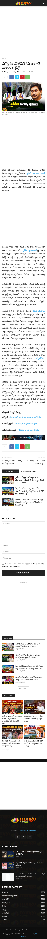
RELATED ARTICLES (11, 471)
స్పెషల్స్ (4, 738)
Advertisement (26, 930)
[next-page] (7, 510)
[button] (4, 3)
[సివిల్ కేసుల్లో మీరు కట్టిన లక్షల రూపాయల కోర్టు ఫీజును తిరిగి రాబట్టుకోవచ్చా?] (12, 732)
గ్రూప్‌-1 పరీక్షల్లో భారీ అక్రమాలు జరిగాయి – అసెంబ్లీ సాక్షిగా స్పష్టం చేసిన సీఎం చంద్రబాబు (29, 480)
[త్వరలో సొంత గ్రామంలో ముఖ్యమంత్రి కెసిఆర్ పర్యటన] (8, 866)
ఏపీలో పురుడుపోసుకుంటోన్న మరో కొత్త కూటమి (12, 462)
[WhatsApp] (27, 77)
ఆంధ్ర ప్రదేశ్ (5, 483)
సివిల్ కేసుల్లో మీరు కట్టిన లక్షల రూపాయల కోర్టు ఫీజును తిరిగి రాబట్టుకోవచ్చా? (11, 743)
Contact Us (37, 930)
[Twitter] (17, 77)
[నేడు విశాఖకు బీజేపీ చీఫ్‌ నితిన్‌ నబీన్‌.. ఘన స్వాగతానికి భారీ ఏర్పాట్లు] (34, 732)
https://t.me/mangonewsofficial (25, 417)
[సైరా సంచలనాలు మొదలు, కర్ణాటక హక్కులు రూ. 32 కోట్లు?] (8, 854)
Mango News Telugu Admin (12, 72)
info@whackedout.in (28, 830)
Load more (22, 688)
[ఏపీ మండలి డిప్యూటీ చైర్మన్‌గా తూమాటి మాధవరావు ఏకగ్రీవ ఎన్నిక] (34, 707)
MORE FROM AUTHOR (29, 471)
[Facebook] (11, 77)
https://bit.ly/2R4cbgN (26, 423)
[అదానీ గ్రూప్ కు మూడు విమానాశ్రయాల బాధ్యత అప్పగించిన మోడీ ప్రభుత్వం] (8, 877)
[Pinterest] (22, 77)
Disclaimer (9, 930)
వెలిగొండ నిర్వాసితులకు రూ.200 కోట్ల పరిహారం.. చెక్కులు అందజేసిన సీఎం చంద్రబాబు (29, 502)
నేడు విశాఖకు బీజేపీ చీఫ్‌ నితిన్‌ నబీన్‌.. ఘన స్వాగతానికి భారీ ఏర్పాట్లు (33, 743)
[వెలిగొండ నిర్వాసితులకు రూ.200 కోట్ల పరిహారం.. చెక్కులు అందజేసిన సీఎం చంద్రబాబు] (8, 502)
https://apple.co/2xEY (28, 430)
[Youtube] (29, 837)
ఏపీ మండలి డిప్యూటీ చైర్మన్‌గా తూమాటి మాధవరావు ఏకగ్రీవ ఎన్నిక (33, 718)
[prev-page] (3, 510)
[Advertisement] (23, 31)
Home (4, 58)
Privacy (17, 930)
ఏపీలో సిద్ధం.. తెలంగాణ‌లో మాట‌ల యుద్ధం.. (36, 462)
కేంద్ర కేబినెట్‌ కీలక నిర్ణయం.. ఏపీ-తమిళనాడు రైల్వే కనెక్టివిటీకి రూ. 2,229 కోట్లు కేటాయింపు (29, 491)
